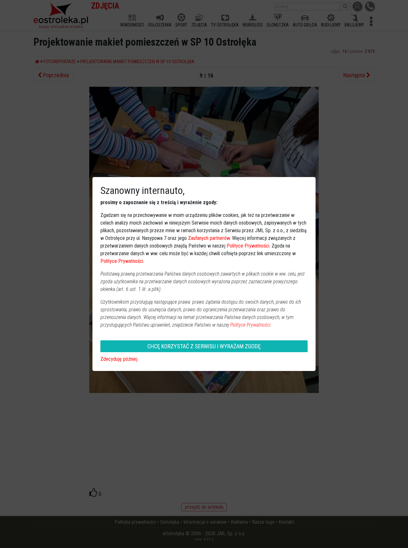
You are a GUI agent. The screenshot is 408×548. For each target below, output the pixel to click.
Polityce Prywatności (248, 246)
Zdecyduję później (118, 359)
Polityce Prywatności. (251, 325)
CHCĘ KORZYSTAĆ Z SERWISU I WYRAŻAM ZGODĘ (204, 346)
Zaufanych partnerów (209, 238)
